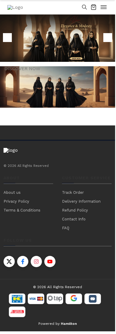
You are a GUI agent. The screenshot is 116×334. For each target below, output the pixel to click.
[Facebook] (22, 261)
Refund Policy (75, 210)
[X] (9, 261)
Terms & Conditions (22, 210)
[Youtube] (49, 261)
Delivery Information (81, 201)
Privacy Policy (16, 201)
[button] (107, 37)
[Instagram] (36, 261)
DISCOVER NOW (22, 68)
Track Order (73, 192)
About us (12, 192)
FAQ (65, 228)
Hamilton (69, 323)
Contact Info (74, 219)
